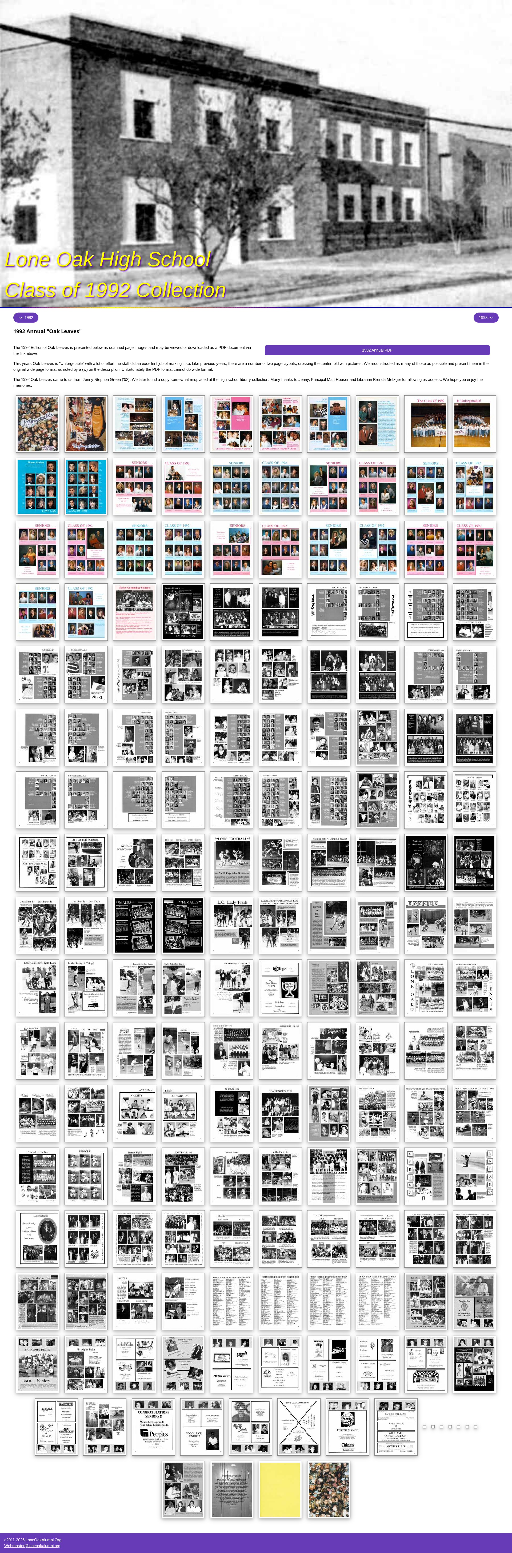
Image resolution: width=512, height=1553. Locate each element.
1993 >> (486, 317)
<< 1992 (26, 317)
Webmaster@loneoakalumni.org (32, 1545)
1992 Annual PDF (377, 350)
